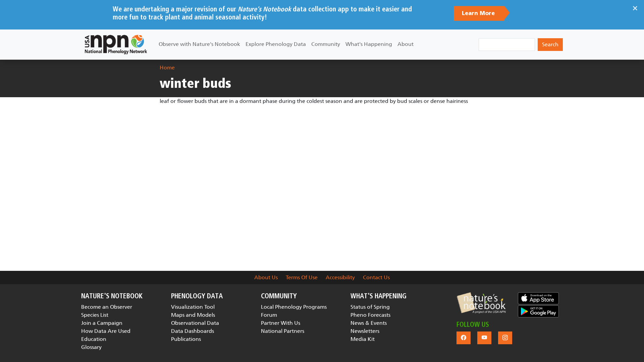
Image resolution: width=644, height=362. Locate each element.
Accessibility (340, 277)
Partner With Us (280, 323)
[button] (481, 302)
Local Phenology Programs (294, 307)
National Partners (282, 331)
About (405, 44)
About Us (266, 277)
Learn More (479, 13)
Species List (94, 315)
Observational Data (195, 323)
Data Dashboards (192, 331)
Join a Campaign (101, 323)
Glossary (91, 347)
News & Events (369, 323)
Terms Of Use (302, 277)
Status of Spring (370, 307)
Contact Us (376, 277)
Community (325, 44)
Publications (186, 339)
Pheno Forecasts (370, 315)
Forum (269, 315)
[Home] (116, 44)
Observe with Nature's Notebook (199, 44)
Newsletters (365, 331)
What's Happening (368, 44)
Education (93, 339)
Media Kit (363, 339)
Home (167, 67)
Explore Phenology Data (276, 44)
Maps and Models (193, 315)
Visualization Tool (193, 307)
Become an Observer (106, 307)
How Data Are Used (105, 331)
